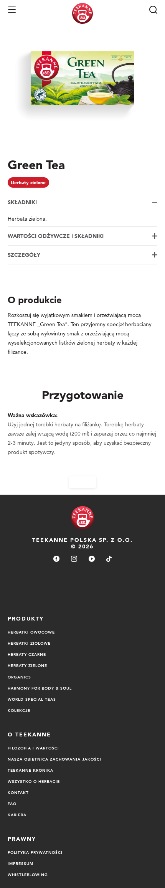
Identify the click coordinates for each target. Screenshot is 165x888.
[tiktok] (109, 559)
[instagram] (74, 559)
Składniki (22, 202)
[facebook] (56, 559)
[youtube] (92, 559)
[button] (12, 9)
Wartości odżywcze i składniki (56, 236)
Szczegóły (24, 254)
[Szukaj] (153, 9)
